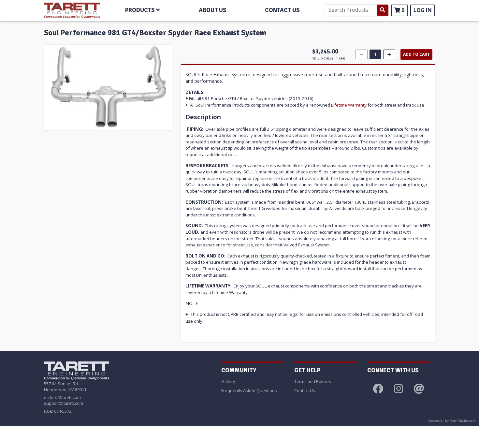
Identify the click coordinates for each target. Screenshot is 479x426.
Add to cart (416, 54)
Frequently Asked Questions (249, 390)
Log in (423, 10)
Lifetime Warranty (349, 105)
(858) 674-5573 (57, 411)
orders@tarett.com (62, 397)
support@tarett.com (63, 403)
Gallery (228, 381)
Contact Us (304, 390)
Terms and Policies (312, 381)
